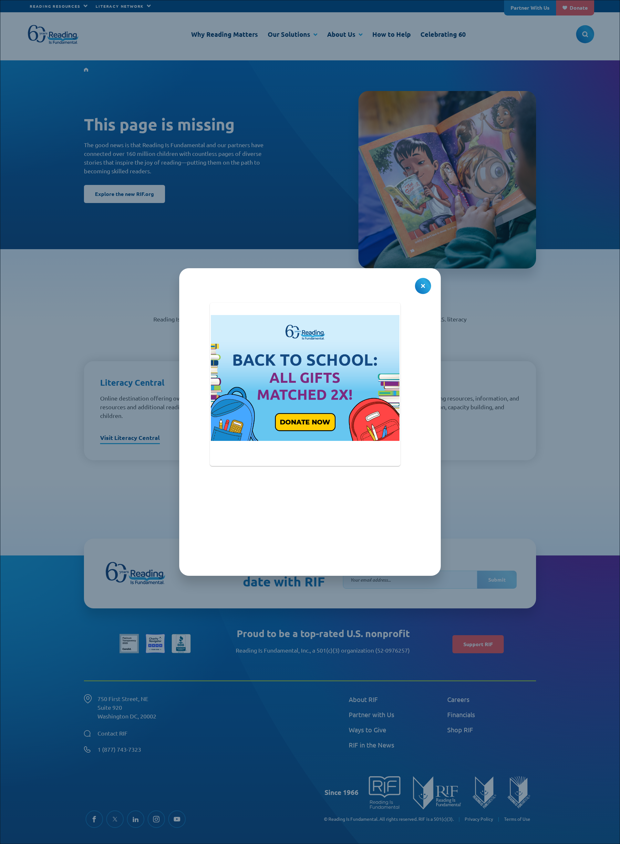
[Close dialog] (423, 286)
